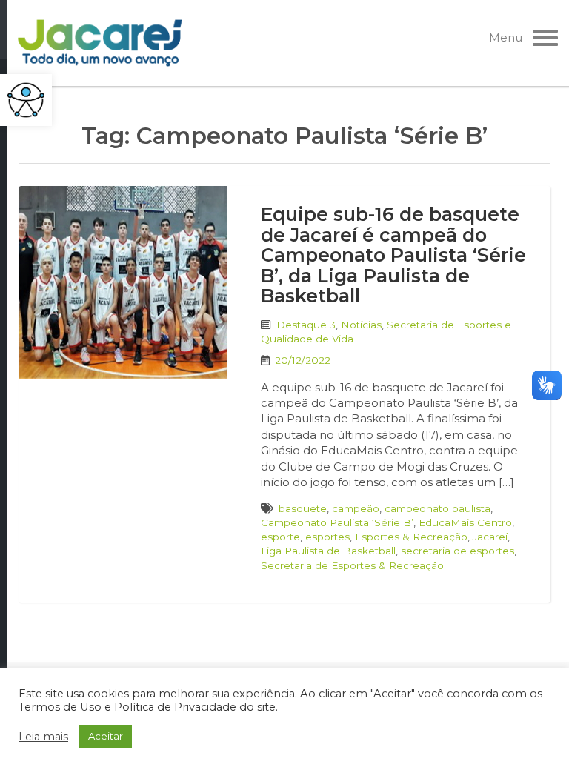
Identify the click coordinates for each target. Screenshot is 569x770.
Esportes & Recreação (411, 536)
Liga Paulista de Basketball (328, 551)
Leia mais (43, 736)
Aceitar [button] (105, 736)
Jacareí (490, 536)
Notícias (361, 325)
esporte (280, 536)
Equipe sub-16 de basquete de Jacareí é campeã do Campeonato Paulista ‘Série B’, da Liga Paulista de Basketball (393, 255)
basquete (303, 508)
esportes (327, 536)
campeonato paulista (437, 508)
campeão (355, 508)
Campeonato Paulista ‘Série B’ (337, 522)
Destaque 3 (306, 325)
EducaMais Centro (465, 522)
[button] (26, 100)
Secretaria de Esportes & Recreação (352, 565)
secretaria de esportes (457, 551)
